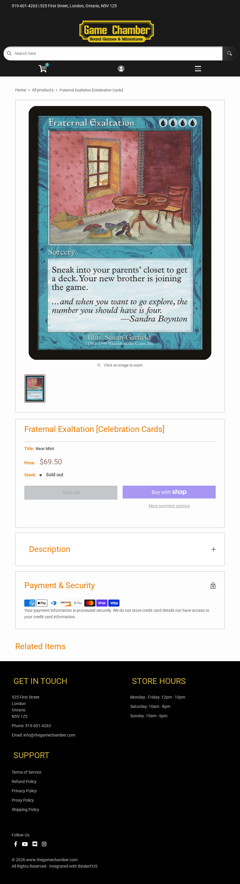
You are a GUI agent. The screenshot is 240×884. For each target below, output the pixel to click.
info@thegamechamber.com (49, 735)
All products (43, 90)
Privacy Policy (24, 791)
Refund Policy (24, 781)
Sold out (71, 492)
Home (20, 90)
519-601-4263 (38, 725)
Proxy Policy (23, 800)
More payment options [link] (169, 505)
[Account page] (121, 69)
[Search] (229, 53)
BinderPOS (87, 866)
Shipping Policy (25, 809)
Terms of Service (26, 772)
